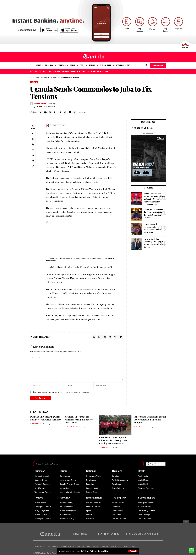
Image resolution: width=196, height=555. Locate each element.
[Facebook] (132, 128)
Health (141, 471)
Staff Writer (41, 104)
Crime (63, 471)
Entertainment (94, 497)
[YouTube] (138, 128)
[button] (132, 551)
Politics (38, 497)
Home (32, 77)
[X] (135, 128)
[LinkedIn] (148, 128)
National (34, 82)
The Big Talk (119, 497)
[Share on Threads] (65, 112)
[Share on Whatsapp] (50, 112)
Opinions (117, 471)
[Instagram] (142, 128)
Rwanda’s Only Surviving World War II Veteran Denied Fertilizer (45, 418)
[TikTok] (145, 128)
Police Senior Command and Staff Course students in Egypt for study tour (150, 419)
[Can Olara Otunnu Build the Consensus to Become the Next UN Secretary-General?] (136, 214)
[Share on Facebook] (33, 133)
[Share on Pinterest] (45, 112)
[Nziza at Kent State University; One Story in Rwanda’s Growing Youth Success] (136, 244)
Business (39, 471)
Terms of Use (103, 551)
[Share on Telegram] (60, 112)
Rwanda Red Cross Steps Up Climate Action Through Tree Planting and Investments (113, 440)
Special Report (146, 497)
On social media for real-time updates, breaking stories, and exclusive (77, 71)
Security (65, 497)
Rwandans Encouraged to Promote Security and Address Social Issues (79, 419)
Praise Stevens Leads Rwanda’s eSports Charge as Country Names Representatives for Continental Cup (154, 199)
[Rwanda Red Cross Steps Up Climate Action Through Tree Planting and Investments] (115, 425)
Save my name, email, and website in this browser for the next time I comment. (61, 392)
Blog (37, 77)
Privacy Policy (88, 551)
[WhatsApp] (151, 128)
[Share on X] (40, 112)
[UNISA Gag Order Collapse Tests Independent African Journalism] (136, 229)
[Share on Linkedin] (55, 112)
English (52, 125)
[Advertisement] (68, 539)
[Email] (69, 112)
